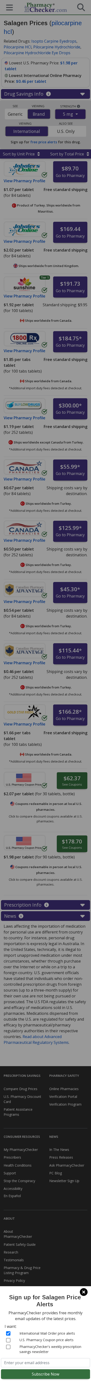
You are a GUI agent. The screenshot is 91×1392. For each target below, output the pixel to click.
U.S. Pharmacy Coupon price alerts (46, 1340)
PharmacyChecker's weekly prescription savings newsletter (50, 1349)
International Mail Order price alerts (47, 1333)
